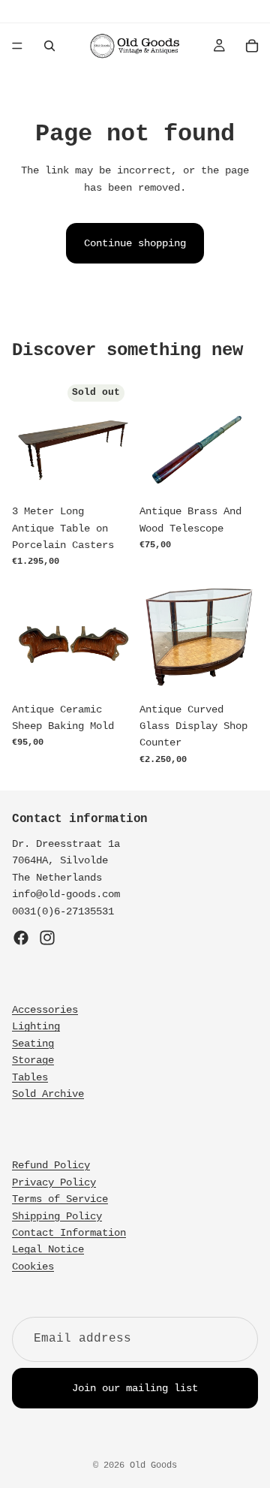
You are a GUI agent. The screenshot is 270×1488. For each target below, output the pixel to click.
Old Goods (153, 1465)
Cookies (33, 1267)
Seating (33, 1044)
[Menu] (17, 46)
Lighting (36, 1026)
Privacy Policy (54, 1182)
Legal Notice (48, 1249)
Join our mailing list (135, 1388)
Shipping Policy (57, 1216)
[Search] (49, 45)
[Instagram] (47, 938)
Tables (30, 1077)
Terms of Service (60, 1199)
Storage (33, 1060)
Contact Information (69, 1233)
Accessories (45, 1010)
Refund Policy (51, 1165)
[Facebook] (21, 938)
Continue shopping (135, 243)
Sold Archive (48, 1094)
